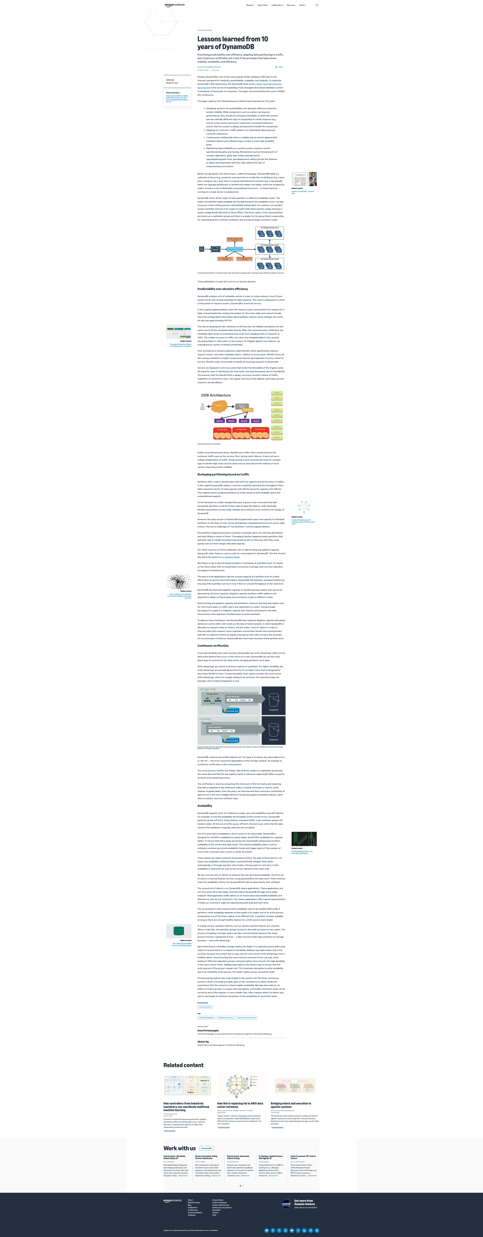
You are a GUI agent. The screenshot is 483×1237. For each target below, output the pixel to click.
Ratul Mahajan (234, 1110)
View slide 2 (243, 1185)
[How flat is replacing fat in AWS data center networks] (241, 1085)
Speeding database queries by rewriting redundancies (302, 852)
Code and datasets (195, 1212)
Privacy (186, 1230)
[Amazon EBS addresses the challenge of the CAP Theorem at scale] (304, 507)
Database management (206, 1018)
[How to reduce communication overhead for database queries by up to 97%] (178, 582)
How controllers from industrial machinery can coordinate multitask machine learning (186, 1107)
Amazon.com (168, 1230)
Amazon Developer (219, 1202)
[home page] (175, 4)
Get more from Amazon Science (304, 1202)
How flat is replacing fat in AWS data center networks (240, 1105)
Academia (191, 1215)
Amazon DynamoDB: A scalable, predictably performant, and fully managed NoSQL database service (177, 99)
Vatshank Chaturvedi (287, 1110)
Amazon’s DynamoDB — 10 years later (303, 192)
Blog (189, 1205)
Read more (183, 1175)
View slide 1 (240, 1185)
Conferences (193, 1210)
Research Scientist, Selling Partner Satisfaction (206, 1157)
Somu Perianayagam (208, 1030)
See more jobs (207, 1148)
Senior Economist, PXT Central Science (303, 1157)
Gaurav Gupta (275, 1110)
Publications (192, 1207)
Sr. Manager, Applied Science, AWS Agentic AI (271, 1157)
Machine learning (169, 1131)
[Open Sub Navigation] (254, 5)
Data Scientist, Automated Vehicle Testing (238, 1157)
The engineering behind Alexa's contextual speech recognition (180, 345)
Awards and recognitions (222, 1207)
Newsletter (216, 1210)
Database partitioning (225, 1018)
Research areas (194, 1202)
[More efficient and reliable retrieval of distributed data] (178, 931)
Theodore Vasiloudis (170, 1114)
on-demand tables (231, 557)
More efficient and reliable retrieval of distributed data (181, 944)
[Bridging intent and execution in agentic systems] (295, 1085)
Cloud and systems (204, 30)
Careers (302, 5)
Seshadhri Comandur (246, 1110)
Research (250, 5)
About (190, 1200)
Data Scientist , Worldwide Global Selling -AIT (174, 1157)
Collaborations (277, 5)
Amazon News (217, 1200)
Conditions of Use (177, 1230)
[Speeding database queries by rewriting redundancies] (304, 839)
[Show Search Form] (316, 5)
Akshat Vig (203, 1041)
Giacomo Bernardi (223, 1110)
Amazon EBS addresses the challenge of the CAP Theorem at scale (303, 522)
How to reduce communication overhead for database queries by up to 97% (179, 596)
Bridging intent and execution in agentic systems (291, 1105)
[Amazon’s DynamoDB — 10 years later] (304, 179)
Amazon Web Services (220, 1205)
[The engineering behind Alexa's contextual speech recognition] (178, 332)
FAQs (214, 1215)
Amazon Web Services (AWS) (246, 1018)
